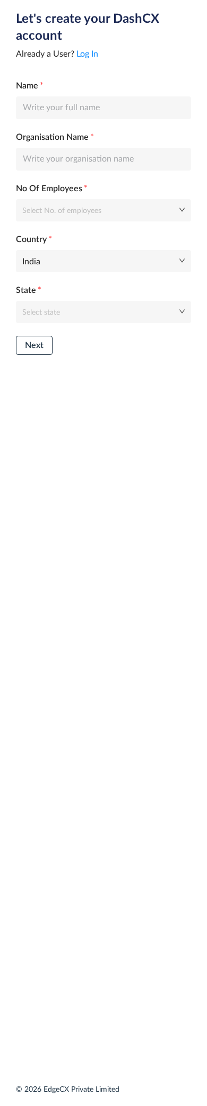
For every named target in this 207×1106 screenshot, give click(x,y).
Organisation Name (52, 137)
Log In (87, 54)
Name (27, 86)
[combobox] (99, 210)
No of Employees (49, 188)
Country (31, 239)
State (26, 290)
